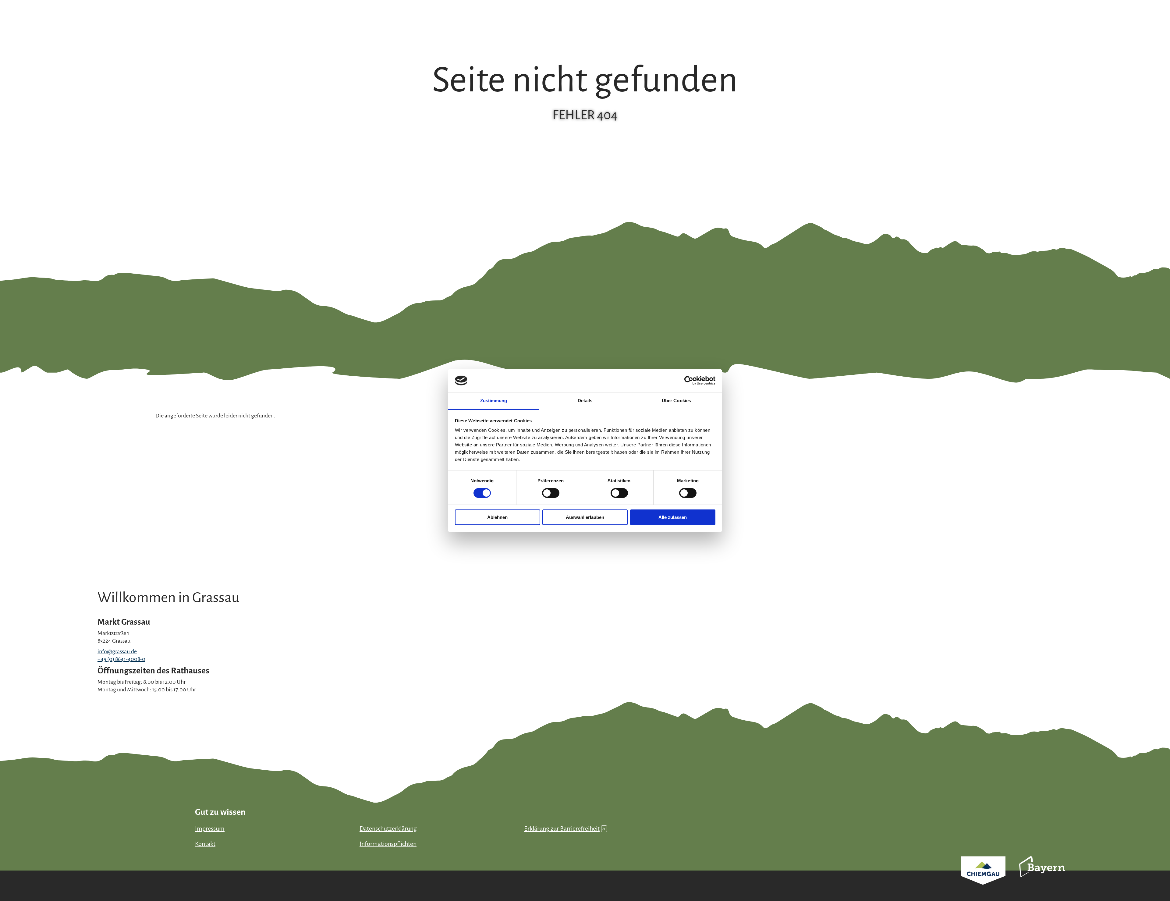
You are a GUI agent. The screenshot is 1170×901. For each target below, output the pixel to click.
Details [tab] (585, 400)
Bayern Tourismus (1042, 874)
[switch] (550, 493)
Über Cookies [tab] (676, 400)
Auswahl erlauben (585, 517)
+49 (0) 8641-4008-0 (121, 659)
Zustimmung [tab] (493, 400)
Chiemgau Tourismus (983, 878)
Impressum (210, 828)
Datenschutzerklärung (388, 828)
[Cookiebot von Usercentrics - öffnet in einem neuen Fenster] (688, 380)
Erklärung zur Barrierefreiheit (564, 828)
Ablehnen (497, 517)
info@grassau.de (117, 651)
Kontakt (205, 843)
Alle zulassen (672, 517)
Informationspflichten (388, 843)
